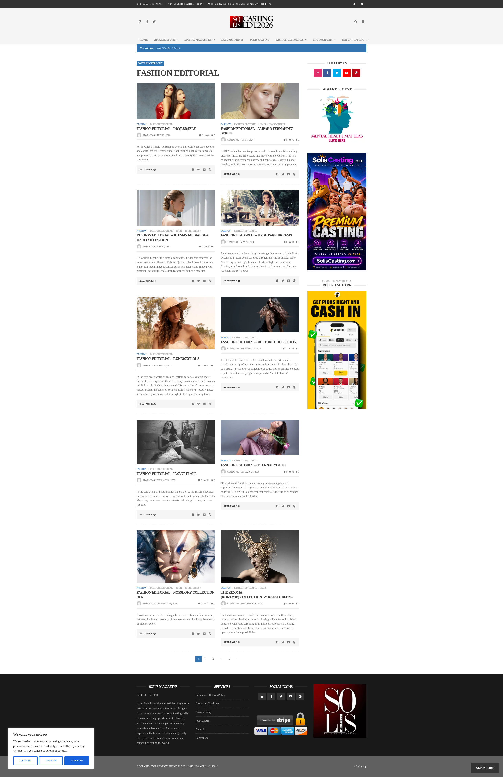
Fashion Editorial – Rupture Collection (258, 342)
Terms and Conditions (208, 703)
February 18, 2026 (251, 348)
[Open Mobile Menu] (362, 21)
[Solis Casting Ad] (336, 211)
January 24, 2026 (250, 472)
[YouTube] (347, 73)
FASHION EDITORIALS (290, 39)
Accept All (77, 760)
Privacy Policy (204, 712)
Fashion (141, 124)
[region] (51, 748)
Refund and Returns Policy (210, 695)
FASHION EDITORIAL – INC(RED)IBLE (166, 129)
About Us (201, 729)
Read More (146, 169)
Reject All (51, 760)
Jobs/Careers (202, 720)
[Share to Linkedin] (204, 169)
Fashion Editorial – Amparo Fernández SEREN (257, 131)
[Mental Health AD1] (336, 119)
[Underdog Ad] (336, 349)
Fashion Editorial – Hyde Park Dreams (256, 235)
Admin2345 (149, 135)
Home (144, 39)
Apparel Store (164, 39)
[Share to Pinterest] (209, 169)
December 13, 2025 (166, 603)
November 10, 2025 (251, 603)
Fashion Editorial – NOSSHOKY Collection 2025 (175, 594)
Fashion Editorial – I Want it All (166, 474)
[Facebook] (147, 21)
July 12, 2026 (163, 135)
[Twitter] (154, 21)
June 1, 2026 (247, 140)
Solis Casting (259, 39)
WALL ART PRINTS (232, 39)
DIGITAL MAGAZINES (197, 39)
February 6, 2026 (165, 480)
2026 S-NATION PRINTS (259, 4)
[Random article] (353, 4)
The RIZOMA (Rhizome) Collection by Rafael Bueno (257, 594)
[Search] (362, 4)
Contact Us (202, 737)
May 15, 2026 (247, 242)
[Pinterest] (356, 73)
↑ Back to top (360, 766)
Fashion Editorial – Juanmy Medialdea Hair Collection (172, 237)
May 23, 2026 (163, 246)
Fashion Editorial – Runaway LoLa (168, 359)
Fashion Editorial (161, 124)
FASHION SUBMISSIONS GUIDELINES (226, 4)
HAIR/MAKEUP (277, 124)
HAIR (263, 124)
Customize (25, 760)
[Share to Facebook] (193, 169)
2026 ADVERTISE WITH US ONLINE (186, 4)
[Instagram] (140, 21)
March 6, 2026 (164, 365)
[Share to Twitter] (198, 169)
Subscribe (485, 767)
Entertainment (353, 39)
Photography (323, 39)
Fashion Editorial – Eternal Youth (253, 465)
